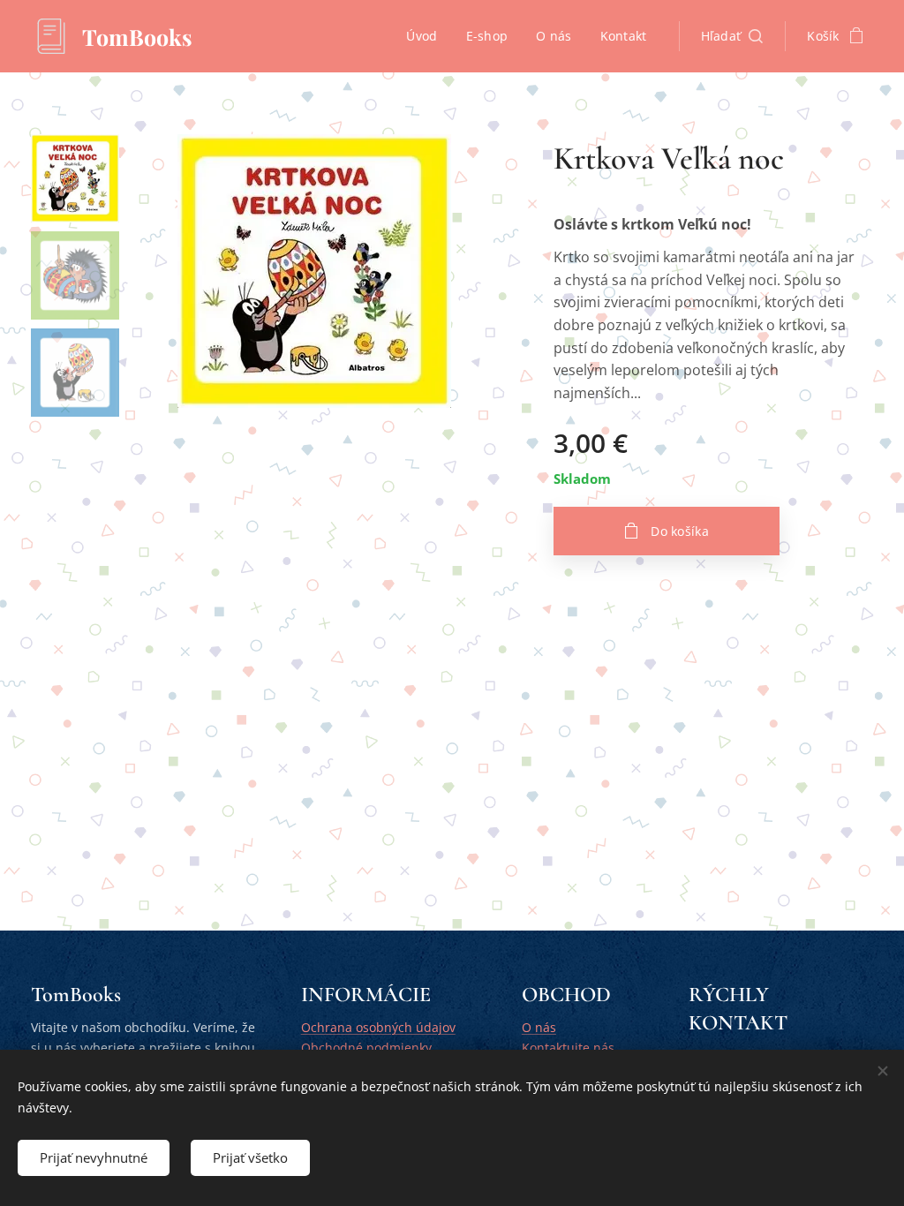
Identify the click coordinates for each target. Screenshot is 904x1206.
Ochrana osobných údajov (378, 1027)
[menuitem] (426, 36)
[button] (732, 36)
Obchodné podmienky (366, 1047)
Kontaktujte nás (568, 1047)
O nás (539, 1027)
